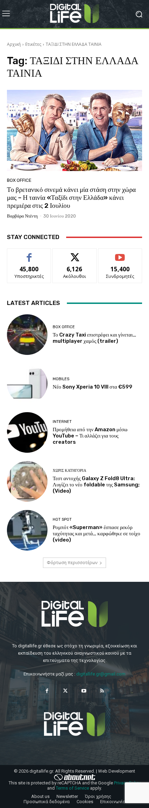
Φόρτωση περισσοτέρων (72, 562)
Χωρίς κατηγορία (69, 471)
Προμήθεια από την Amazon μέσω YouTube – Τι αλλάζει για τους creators (90, 435)
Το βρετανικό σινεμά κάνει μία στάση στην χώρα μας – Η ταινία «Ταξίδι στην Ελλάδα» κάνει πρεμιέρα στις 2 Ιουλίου (71, 198)
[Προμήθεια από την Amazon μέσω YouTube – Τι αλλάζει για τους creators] (27, 432)
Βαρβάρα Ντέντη (22, 216)
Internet (62, 422)
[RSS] (102, 691)
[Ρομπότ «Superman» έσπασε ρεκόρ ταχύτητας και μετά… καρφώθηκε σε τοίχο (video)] (27, 530)
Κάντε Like (29, 253)
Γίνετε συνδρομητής (120, 256)
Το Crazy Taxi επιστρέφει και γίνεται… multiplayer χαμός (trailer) (94, 338)
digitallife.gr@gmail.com (100, 674)
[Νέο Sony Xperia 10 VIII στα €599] (27, 383)
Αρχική (14, 44)
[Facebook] (47, 691)
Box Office (19, 180)
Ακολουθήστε (75, 253)
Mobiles (61, 379)
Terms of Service (72, 788)
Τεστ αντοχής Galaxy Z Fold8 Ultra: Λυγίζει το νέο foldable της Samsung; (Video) (96, 484)
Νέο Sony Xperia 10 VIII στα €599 (92, 387)
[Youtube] (83, 691)
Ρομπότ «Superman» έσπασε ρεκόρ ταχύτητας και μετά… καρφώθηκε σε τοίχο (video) (96, 533)
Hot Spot (62, 519)
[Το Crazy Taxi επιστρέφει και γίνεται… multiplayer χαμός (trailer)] (27, 334)
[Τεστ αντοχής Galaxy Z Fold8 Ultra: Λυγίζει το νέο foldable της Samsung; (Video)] (27, 481)
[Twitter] (65, 691)
